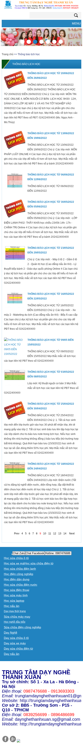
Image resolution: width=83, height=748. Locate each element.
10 (44, 533)
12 (54, 533)
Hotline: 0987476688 (58, 553)
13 (59, 533)
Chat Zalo (19, 553)
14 (64, 533)
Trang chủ (7, 54)
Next (71, 533)
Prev (16, 533)
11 (49, 533)
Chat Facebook (35, 553)
